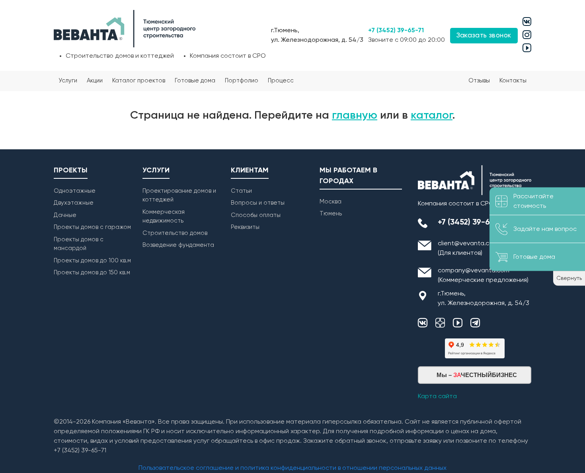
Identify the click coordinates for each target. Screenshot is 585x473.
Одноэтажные (75, 191)
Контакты (512, 81)
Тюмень (331, 214)
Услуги (67, 81)
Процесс (281, 81)
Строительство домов (174, 233)
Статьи (241, 191)
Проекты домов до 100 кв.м (92, 261)
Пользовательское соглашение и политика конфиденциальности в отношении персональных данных (292, 468)
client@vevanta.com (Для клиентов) (468, 248)
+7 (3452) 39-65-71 (396, 30)
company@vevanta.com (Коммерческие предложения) (483, 275)
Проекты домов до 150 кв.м (92, 273)
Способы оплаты (256, 215)
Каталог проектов (138, 81)
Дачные (65, 215)
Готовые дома (195, 81)
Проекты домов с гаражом (92, 227)
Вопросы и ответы (258, 203)
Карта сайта (437, 396)
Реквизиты (245, 227)
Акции (95, 81)
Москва (330, 202)
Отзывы (479, 81)
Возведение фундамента (178, 245)
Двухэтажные (74, 203)
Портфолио (241, 81)
